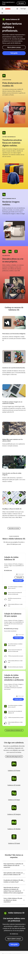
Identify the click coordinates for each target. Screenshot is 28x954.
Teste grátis (14, 53)
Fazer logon (23, 8)
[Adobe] (8, 8)
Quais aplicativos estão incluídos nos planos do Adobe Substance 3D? (13, 873)
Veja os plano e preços (14, 47)
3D (2, 13)
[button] (17, 8)
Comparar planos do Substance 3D (14, 730)
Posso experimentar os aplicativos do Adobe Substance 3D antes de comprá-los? (13, 865)
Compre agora (18, 699)
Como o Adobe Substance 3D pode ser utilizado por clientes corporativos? (13, 900)
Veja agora (21, 3)
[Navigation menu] (2, 8)
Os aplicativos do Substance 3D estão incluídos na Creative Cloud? (13, 881)
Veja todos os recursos (14, 528)
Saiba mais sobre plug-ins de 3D (14, 756)
